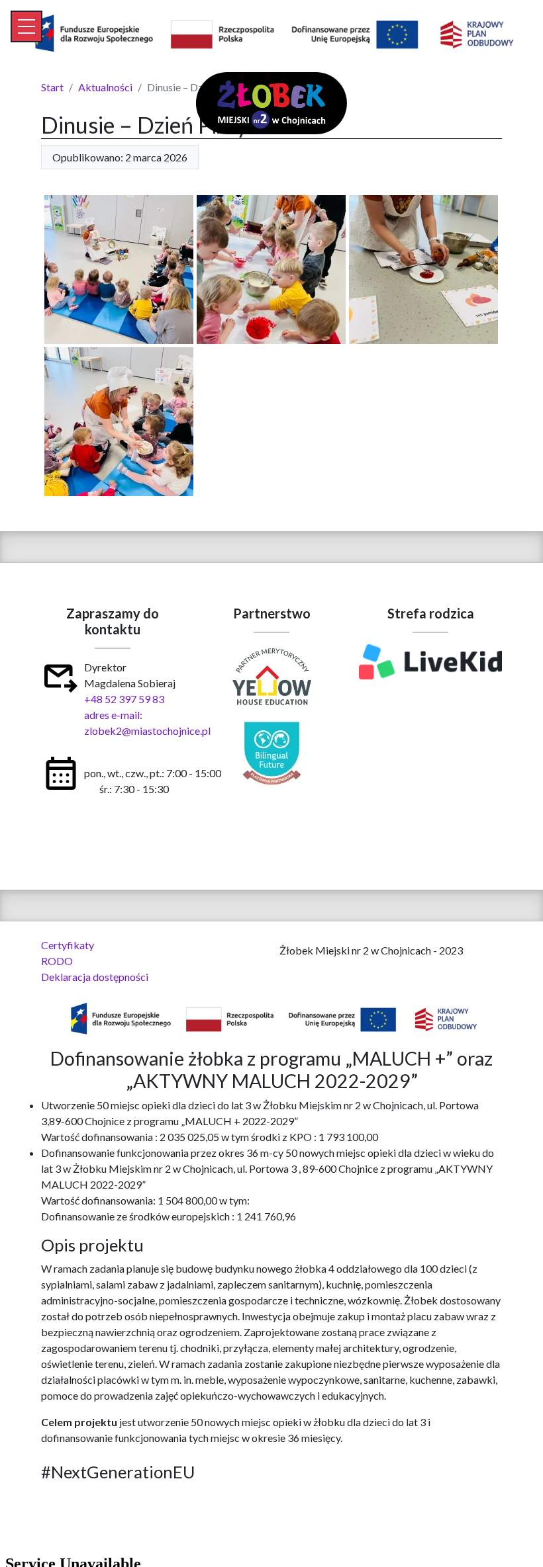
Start (52, 87)
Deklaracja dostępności (94, 976)
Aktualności (105, 87)
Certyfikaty (67, 945)
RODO (57, 960)
